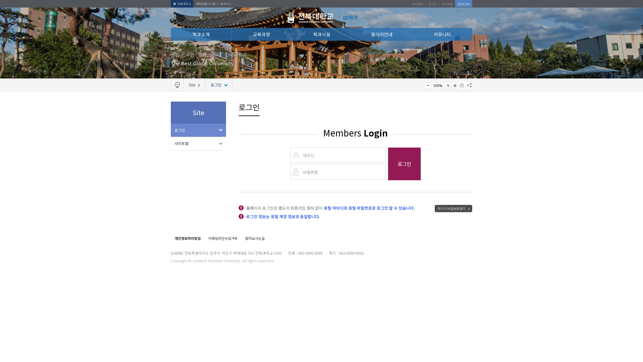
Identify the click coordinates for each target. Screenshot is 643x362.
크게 (448, 85)
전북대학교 (184, 4)
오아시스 (225, 4)
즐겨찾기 (455, 85)
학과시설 (321, 34)
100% (438, 85)
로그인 (180, 130)
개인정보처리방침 (188, 238)
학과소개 (201, 34)
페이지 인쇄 (462, 85)
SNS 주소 (469, 85)
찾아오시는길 (255, 238)
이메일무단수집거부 (223, 238)
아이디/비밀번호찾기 (451, 208)
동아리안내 (382, 34)
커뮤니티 (442, 34)
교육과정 (261, 34)
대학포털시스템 (205, 4)
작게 (427, 85)
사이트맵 (182, 143)
